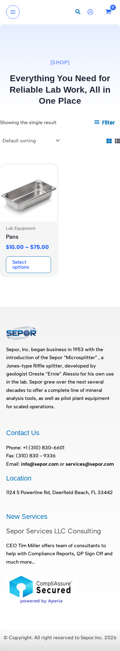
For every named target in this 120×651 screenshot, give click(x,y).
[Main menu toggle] (13, 12)
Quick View (29, 216)
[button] (78, 12)
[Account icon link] (91, 12)
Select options (20, 264)
